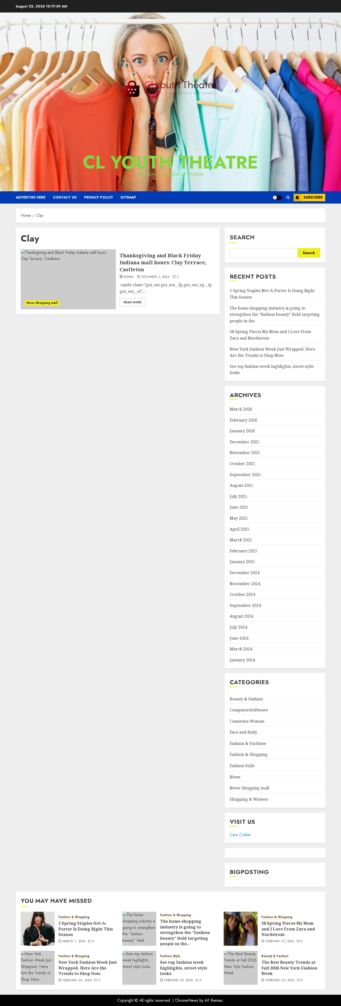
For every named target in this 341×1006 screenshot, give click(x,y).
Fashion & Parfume (248, 743)
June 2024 (239, 638)
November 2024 (245, 583)
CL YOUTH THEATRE (170, 162)
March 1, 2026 (74, 941)
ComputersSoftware (249, 710)
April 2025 (239, 529)
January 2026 (242, 431)
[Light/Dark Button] (277, 197)
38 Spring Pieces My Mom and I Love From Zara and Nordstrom (288, 928)
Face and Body (243, 732)
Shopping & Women (249, 799)
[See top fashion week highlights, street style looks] (139, 968)
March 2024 (241, 649)
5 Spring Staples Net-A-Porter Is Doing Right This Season (85, 928)
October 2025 (242, 463)
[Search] (288, 197)
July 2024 (238, 627)
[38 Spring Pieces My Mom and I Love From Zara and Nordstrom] (241, 929)
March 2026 (241, 409)
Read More (133, 302)
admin (129, 277)
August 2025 (241, 485)
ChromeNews (186, 1000)
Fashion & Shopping (249, 754)
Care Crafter (240, 835)
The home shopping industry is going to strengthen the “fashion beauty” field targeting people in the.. (275, 314)
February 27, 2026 (280, 941)
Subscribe (313, 197)
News (235, 777)
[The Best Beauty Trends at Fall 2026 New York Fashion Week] (241, 968)
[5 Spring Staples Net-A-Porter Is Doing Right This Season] (38, 929)
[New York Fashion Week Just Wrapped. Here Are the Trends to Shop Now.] (38, 968)
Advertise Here (30, 197)
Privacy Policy (98, 197)
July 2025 (238, 496)
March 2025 (241, 540)
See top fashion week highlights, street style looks (183, 967)
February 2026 (243, 420)
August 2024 (241, 616)
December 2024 (244, 572)
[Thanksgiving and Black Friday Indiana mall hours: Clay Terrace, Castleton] (68, 279)
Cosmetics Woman (247, 721)
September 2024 (245, 605)
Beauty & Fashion (246, 699)
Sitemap (128, 197)
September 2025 (245, 474)
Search (242, 237)
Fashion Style (242, 765)
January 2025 (242, 561)
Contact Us (65, 197)
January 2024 (242, 660)
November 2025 (245, 452)
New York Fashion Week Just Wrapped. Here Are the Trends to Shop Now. (87, 967)
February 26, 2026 (77, 980)
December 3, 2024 (155, 277)
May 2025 (239, 518)
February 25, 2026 (178, 980)
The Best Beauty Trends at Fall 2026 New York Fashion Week (289, 967)
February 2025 (243, 551)
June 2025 (239, 507)
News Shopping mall (42, 303)
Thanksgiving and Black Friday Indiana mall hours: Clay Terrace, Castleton (163, 262)
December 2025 (244, 442)
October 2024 (242, 594)
